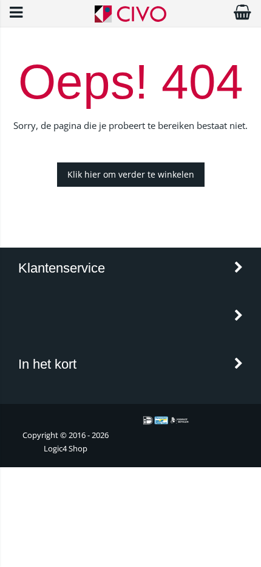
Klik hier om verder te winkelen (130, 174)
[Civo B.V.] (130, 19)
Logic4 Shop (65, 448)
